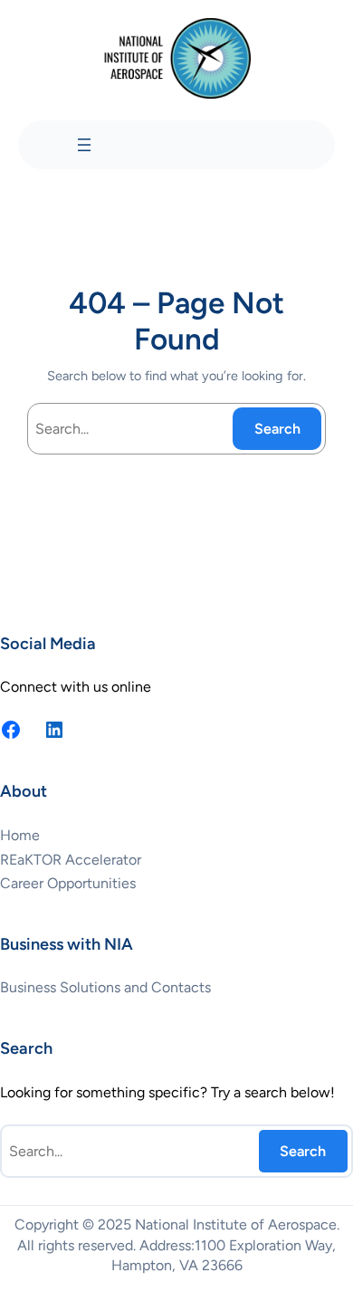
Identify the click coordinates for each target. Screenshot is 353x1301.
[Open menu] (84, 145)
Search (277, 428)
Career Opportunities (68, 883)
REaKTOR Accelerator (70, 859)
